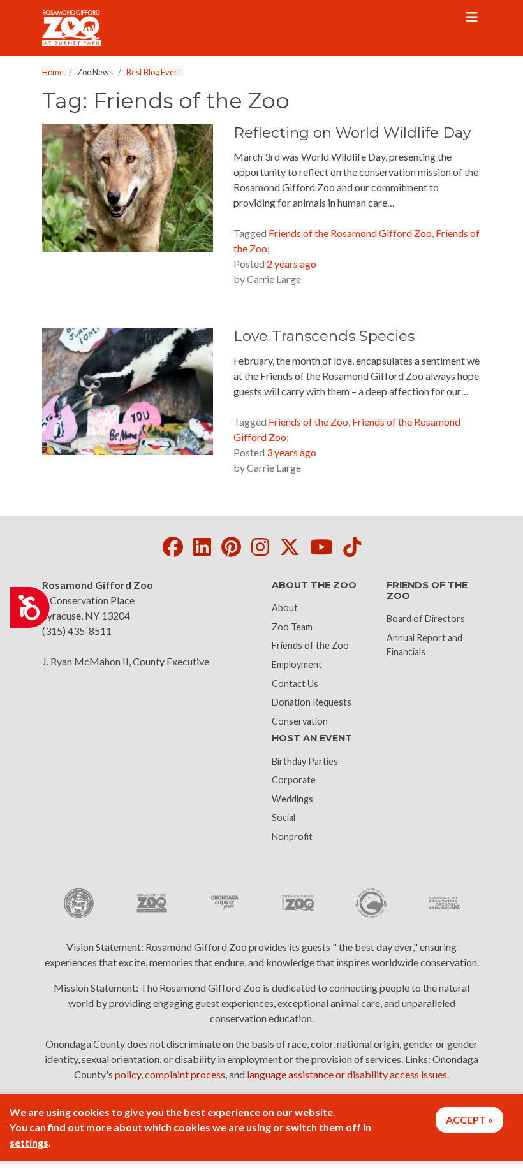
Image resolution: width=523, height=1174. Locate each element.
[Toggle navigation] (472, 17)
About (285, 607)
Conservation (300, 721)
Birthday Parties (305, 761)
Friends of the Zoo (310, 645)
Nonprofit (292, 836)
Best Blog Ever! (153, 72)
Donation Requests (311, 702)
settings (29, 1142)
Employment (297, 664)
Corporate (294, 779)
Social (283, 817)
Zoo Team (292, 626)
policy (128, 1074)
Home (53, 72)
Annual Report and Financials (424, 644)
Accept (466, 1119)
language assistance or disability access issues (347, 1074)
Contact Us (295, 683)
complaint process (185, 1074)
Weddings (292, 799)
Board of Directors (426, 618)
